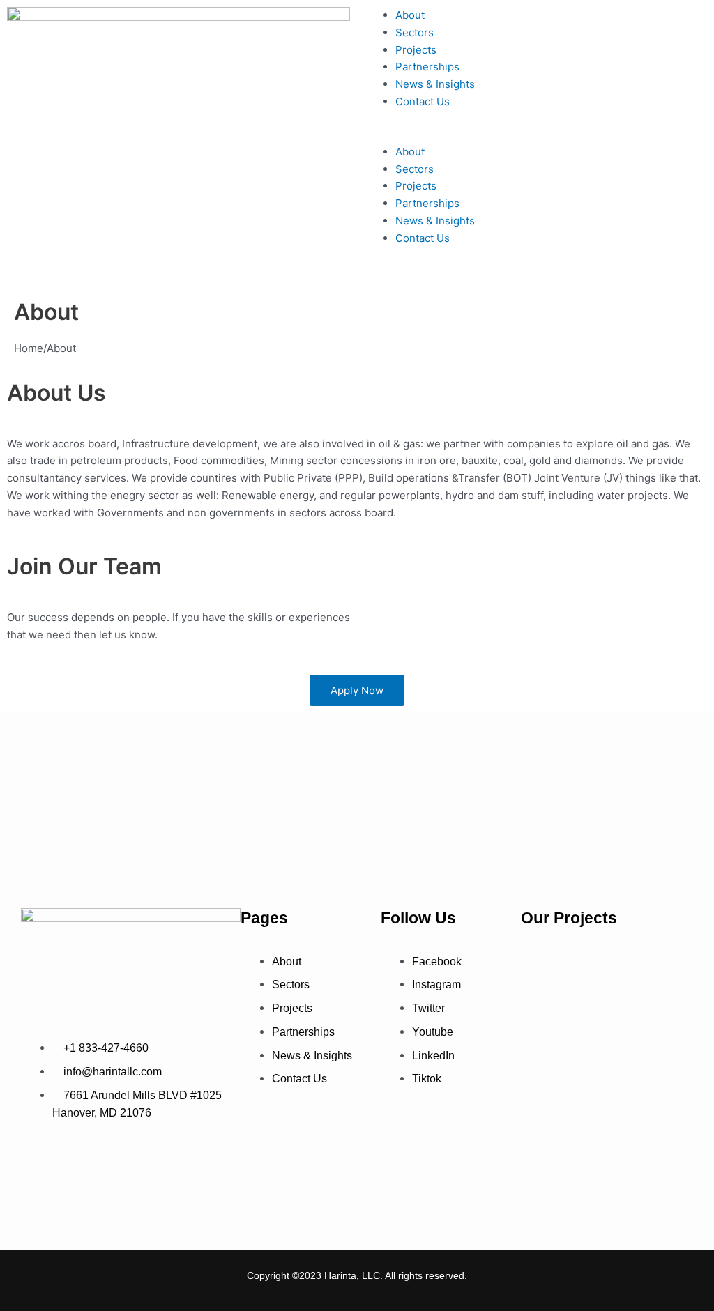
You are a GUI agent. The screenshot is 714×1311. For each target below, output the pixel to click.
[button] (535, 135)
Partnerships (427, 66)
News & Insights (435, 84)
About (410, 15)
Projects (415, 49)
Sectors (414, 32)
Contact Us (422, 101)
